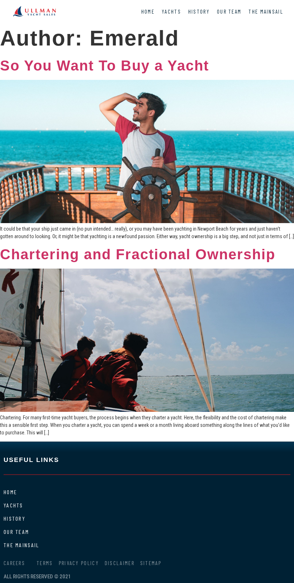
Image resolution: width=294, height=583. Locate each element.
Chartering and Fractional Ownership (137, 254)
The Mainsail (265, 11)
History (199, 11)
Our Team (229, 11)
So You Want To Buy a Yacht (104, 65)
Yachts (171, 11)
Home (148, 11)
